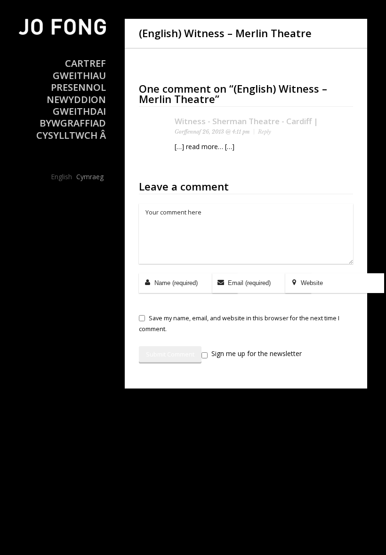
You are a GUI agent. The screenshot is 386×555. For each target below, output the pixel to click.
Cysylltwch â (71, 135)
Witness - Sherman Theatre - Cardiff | (246, 121)
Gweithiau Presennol (78, 81)
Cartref (85, 63)
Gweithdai (79, 111)
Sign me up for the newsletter (256, 353)
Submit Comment (170, 354)
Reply (264, 131)
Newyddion (76, 99)
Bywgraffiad (73, 123)
